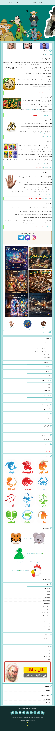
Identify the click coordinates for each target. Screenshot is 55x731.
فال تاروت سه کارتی (46, 603)
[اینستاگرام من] (31, 712)
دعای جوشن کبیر (47, 418)
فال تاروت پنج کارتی (46, 609)
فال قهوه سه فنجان (46, 388)
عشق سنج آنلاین (47, 439)
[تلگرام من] (38, 712)
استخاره (50, 89)
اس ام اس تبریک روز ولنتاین (45, 357)
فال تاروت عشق (47, 621)
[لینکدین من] (12, 712)
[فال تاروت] (40, 258)
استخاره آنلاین (19, 2)
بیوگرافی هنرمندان (46, 699)
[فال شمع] (16, 282)
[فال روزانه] (16, 258)
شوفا (28, 10)
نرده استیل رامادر (46, 639)
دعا (49, 421)
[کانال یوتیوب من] (16, 712)
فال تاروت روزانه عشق (46, 624)
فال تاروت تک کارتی (46, 600)
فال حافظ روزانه (30, 109)
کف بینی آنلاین (47, 195)
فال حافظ (46, 2)
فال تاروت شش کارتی (46, 612)
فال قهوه (48, 385)
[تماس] (27, 712)
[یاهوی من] (42, 712)
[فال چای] (40, 305)
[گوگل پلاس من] (20, 712)
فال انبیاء (48, 376)
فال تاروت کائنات (47, 597)
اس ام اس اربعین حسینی (45, 346)
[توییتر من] (23, 712)
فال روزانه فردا (47, 702)
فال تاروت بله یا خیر (46, 627)
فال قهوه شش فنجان (46, 391)
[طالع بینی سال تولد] (27, 555)
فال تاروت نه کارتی (46, 615)
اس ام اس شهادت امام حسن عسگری (43, 349)
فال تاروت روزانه (47, 588)
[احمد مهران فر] (44, 46)
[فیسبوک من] (35, 712)
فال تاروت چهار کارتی (46, 606)
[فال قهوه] (40, 282)
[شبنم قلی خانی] (11, 46)
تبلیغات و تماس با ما (11, 2)
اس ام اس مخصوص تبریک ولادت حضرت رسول (41, 352)
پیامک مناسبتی (27, 2)
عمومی (44, 332)
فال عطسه (48, 690)
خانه (51, 2)
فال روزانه (34, 2)
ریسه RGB (48, 448)
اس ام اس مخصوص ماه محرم (44, 343)
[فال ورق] (16, 305)
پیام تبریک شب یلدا (46, 660)
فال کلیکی (48, 430)
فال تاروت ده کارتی (46, 618)
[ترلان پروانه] (27, 46)
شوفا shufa (45, 50)
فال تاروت (40, 2)
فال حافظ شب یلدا (46, 657)
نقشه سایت (22, 720)
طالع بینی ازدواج (43, 133)
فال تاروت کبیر (47, 591)
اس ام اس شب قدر (46, 354)
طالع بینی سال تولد (46, 579)
